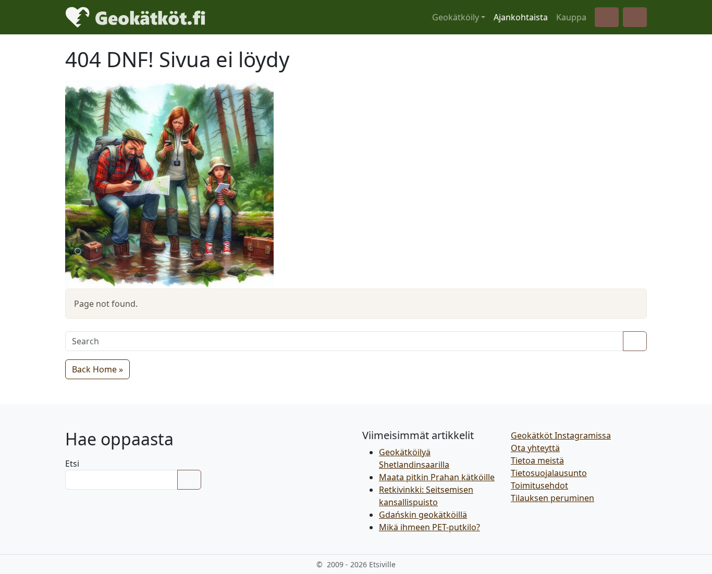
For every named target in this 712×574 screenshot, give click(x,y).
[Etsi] (189, 480)
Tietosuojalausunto (549, 473)
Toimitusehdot (539, 485)
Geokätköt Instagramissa (561, 435)
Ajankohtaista (521, 17)
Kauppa (571, 17)
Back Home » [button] (97, 369)
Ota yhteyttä (535, 448)
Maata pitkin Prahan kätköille (437, 477)
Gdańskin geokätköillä (423, 514)
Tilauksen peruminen (552, 498)
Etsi (72, 463)
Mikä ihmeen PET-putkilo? (429, 527)
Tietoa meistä (537, 460)
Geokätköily (455, 17)
